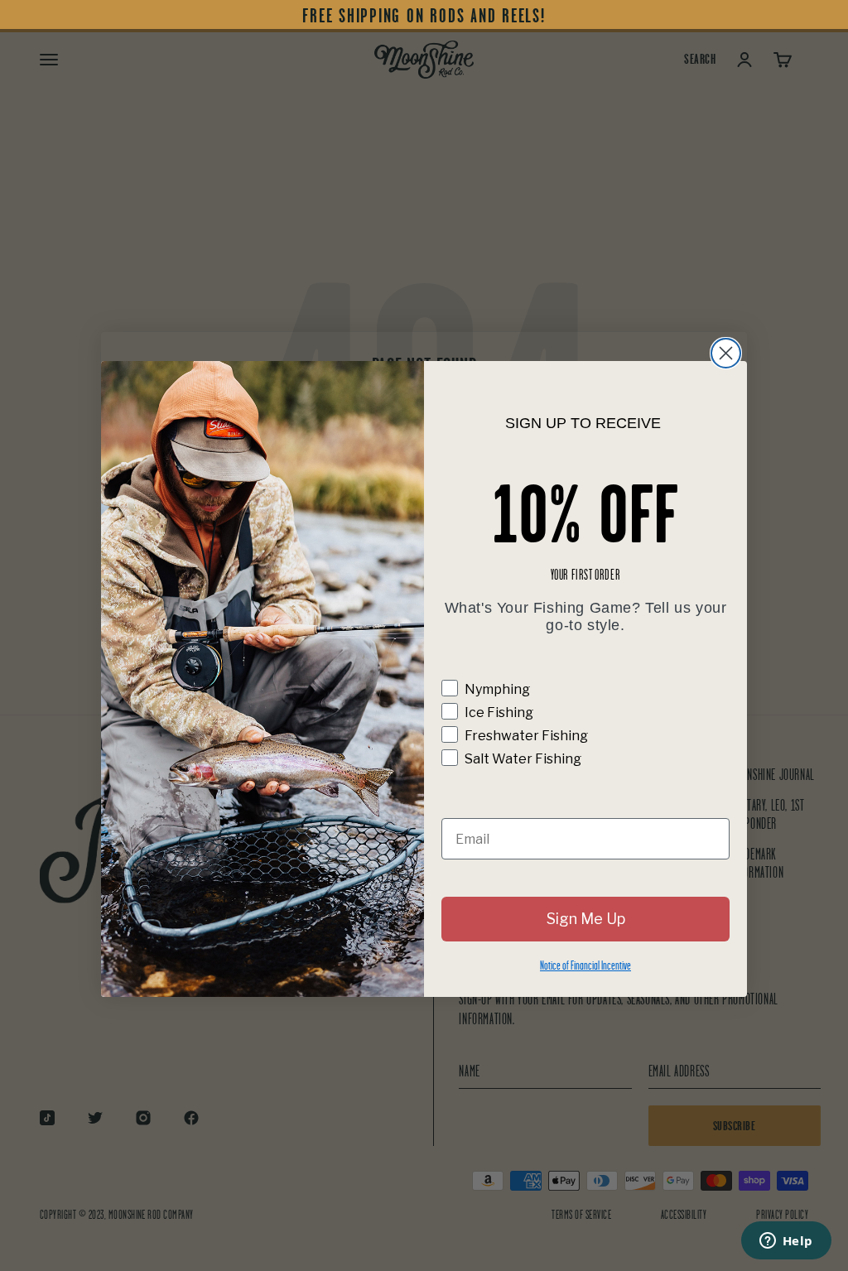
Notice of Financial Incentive (585, 965)
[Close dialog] (725, 353)
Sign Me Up (586, 918)
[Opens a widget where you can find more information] (785, 1242)
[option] (424, 16)
